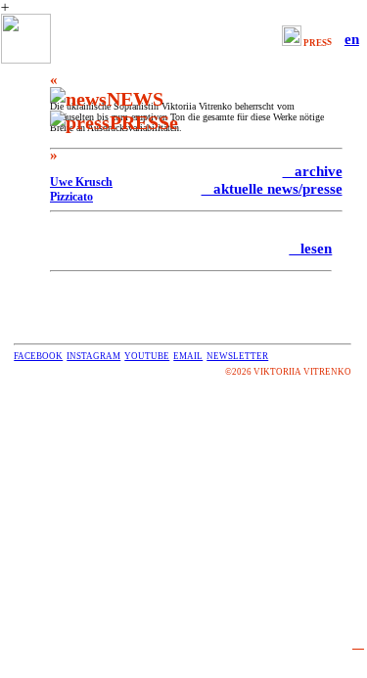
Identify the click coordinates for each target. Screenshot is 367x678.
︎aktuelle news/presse (272, 188)
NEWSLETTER (237, 356)
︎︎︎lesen (310, 248)
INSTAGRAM (93, 356)
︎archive (313, 170)
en (351, 38)
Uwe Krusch (81, 182)
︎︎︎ (358, 642)
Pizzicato (71, 196)
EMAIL (188, 356)
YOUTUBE (146, 356)
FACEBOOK (38, 356)
